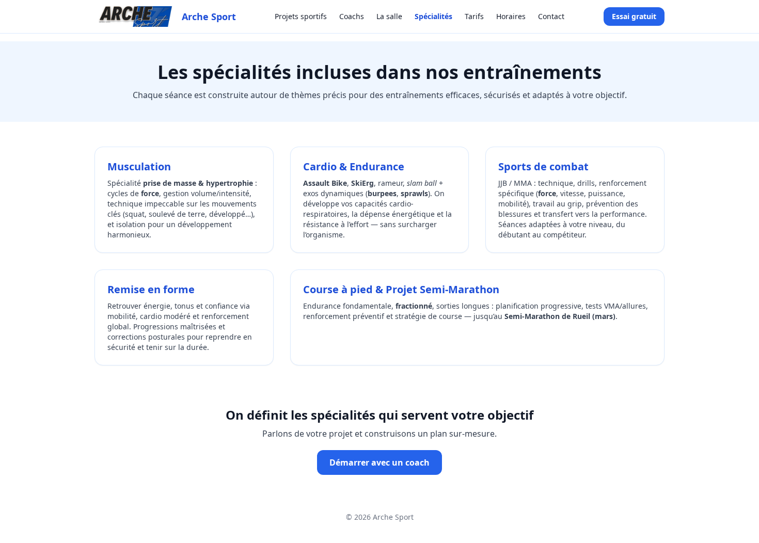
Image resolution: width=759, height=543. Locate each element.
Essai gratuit (634, 16)
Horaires (511, 16)
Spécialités (433, 16)
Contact (551, 16)
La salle (389, 16)
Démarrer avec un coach (379, 462)
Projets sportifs (301, 16)
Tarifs (474, 16)
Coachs (351, 16)
